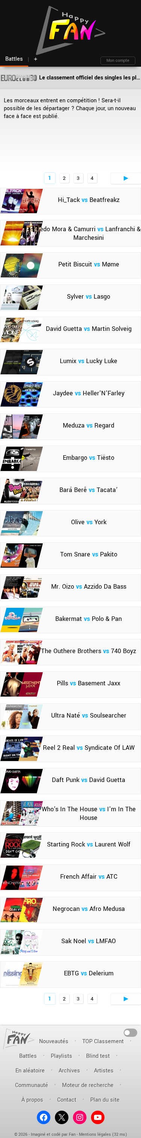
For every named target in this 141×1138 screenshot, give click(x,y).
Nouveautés (53, 1041)
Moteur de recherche (88, 1085)
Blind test (98, 1056)
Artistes (104, 1071)
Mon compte (117, 60)
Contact (66, 1100)
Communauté (31, 1085)
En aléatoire (30, 1071)
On (130, 1032)
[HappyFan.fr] (19, 1038)
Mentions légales (95, 1134)
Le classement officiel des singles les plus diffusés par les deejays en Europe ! (89, 78)
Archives (69, 1071)
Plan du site (105, 1100)
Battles (28, 1056)
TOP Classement (103, 1041)
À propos (32, 1100)
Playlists (61, 1056)
